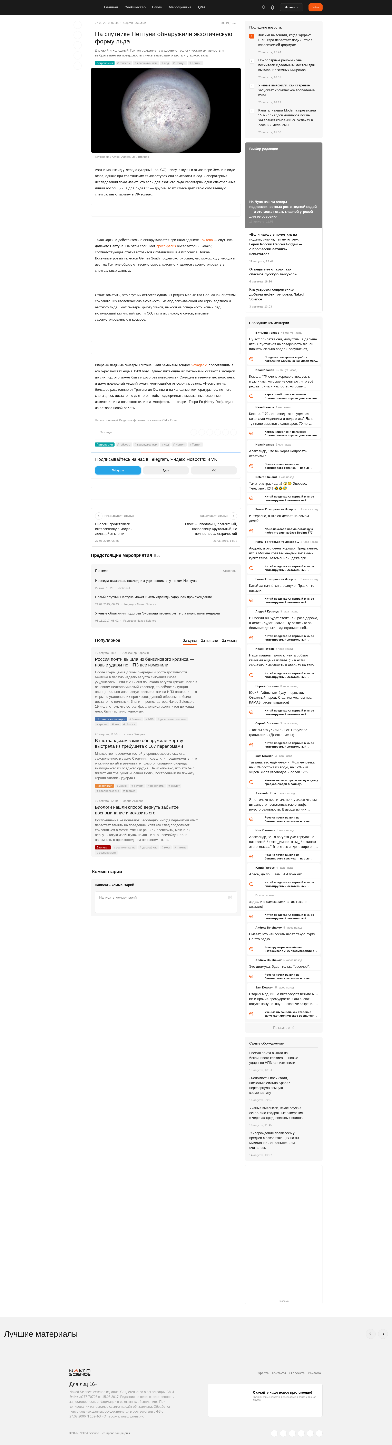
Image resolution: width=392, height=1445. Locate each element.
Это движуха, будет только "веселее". (279, 966)
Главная (111, 7)
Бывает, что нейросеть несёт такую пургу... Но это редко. (283, 936)
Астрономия (105, 63)
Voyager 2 (199, 365)
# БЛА (150, 719)
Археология (104, 785)
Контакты (279, 1373)
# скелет (174, 785)
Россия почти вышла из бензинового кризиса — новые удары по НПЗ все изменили (144, 662)
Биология (103, 847)
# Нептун (179, 63)
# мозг (166, 847)
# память (180, 847)
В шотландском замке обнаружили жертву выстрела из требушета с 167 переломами (139, 743)
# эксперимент (106, 852)
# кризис (102, 724)
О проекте (297, 1373)
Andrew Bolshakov (268, 927)
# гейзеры (123, 63)
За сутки (190, 641)
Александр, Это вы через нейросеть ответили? (278, 453)
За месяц (229, 641)
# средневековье (108, 790)
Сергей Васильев (134, 22)
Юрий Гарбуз (265, 867)
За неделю (209, 641)
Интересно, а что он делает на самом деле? (279, 518)
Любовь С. (125, 588)
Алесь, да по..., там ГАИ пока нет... (277, 874)
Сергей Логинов (267, 686)
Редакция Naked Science (140, 604)
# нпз (115, 724)
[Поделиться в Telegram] (78, 55)
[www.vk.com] (283, 1433)
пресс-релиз (166, 246)
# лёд (165, 63)
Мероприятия (180, 7)
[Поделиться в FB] (78, 35)
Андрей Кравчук (267, 611)
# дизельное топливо (172, 719)
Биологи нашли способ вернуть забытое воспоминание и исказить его (137, 810)
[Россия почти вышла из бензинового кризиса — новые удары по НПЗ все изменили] (219, 674)
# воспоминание (125, 847)
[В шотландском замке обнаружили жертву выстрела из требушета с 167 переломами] (219, 756)
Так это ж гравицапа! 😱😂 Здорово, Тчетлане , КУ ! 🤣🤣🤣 (278, 486)
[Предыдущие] (371, 1334)
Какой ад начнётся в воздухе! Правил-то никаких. (281, 588)
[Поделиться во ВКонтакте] (78, 66)
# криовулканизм (146, 63)
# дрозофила (148, 847)
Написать (291, 7)
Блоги (157, 7)
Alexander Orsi (265, 793)
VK (214, 470)
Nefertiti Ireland (266, 477)
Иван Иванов (264, 370)
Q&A (202, 7)
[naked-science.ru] (319, 1433)
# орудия (137, 785)
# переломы (156, 785)
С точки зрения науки (111, 719)
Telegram (118, 470)
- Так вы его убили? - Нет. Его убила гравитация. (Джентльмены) (278, 732)
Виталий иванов (267, 332)
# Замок (122, 785)
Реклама (314, 1373)
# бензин (135, 719)
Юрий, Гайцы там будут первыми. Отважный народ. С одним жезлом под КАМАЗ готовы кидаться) (280, 697)
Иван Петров (264, 648)
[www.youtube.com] (292, 1433)
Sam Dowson (264, 755)
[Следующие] (383, 1334)
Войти (316, 7)
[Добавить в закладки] (78, 25)
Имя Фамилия (265, 830)
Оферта (263, 1373)
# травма (129, 790)
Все (157, 556)
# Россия (129, 724)
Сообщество (135, 7)
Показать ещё (283, 1027)
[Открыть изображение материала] (166, 110)
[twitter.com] (274, 1433)
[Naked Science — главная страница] (86, 7)
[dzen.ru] (301, 1433)
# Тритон (195, 63)
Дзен (166, 470)
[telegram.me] (310, 1433)
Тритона (206, 240)
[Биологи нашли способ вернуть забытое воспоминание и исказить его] (219, 822)
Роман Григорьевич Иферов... (277, 509)
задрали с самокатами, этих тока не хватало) (278, 904)
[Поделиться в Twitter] (78, 45)
